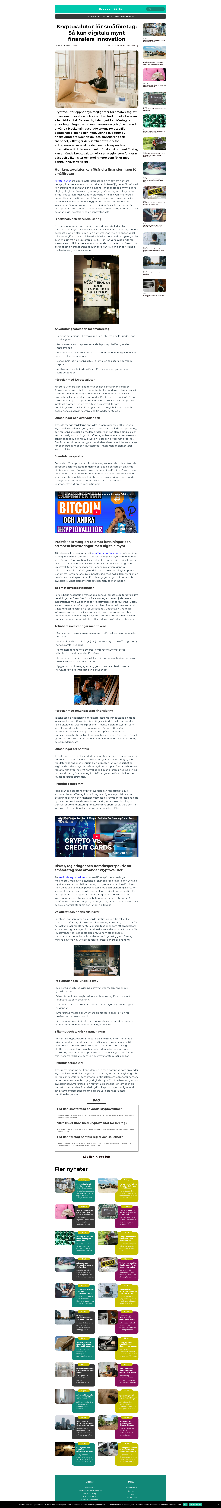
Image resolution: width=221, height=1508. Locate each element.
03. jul (126, 1259)
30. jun (126, 1312)
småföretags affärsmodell (107, 553)
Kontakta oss (127, 16)
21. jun (83, 1338)
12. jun (126, 1364)
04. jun (84, 1444)
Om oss (105, 16)
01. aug (127, 1206)
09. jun (126, 1391)
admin (75, 45)
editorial (112, 45)
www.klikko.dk (92, 1500)
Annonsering (93, 16)
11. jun (83, 1391)
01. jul (126, 1285)
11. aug (126, 1180)
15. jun (126, 1338)
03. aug (84, 1206)
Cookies (115, 16)
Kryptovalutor (63, 180)
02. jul (83, 1285)
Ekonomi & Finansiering (127, 45)
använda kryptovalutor (72, 877)
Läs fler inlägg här (96, 1156)
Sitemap (131, 1501)
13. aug (83, 1180)
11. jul (84, 1232)
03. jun (126, 1444)
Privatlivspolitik (195, 1504)
